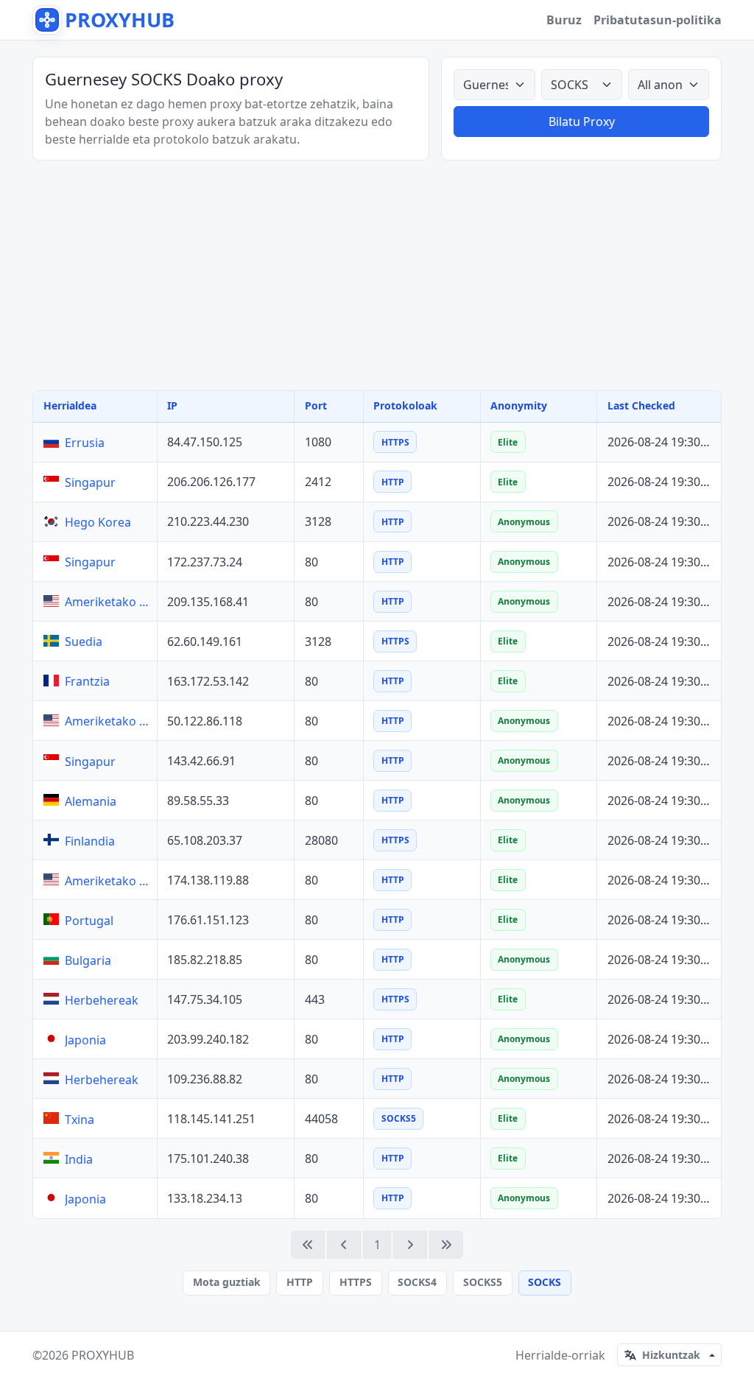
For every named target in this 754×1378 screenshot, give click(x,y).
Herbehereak (101, 1000)
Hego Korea (98, 522)
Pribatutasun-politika (657, 20)
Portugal (89, 921)
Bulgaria (88, 960)
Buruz (564, 20)
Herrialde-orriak (560, 1355)
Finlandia (90, 841)
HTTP (299, 1282)
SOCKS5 (482, 1282)
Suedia (83, 641)
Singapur (90, 482)
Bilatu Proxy (582, 121)
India (79, 1159)
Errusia (85, 443)
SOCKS (544, 1282)
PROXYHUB (102, 1355)
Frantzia (87, 681)
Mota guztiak (227, 1282)
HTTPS (355, 1282)
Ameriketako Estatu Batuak (107, 602)
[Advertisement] (377, 275)
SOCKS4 (417, 1282)
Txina (79, 1119)
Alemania (90, 801)
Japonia (85, 1040)
